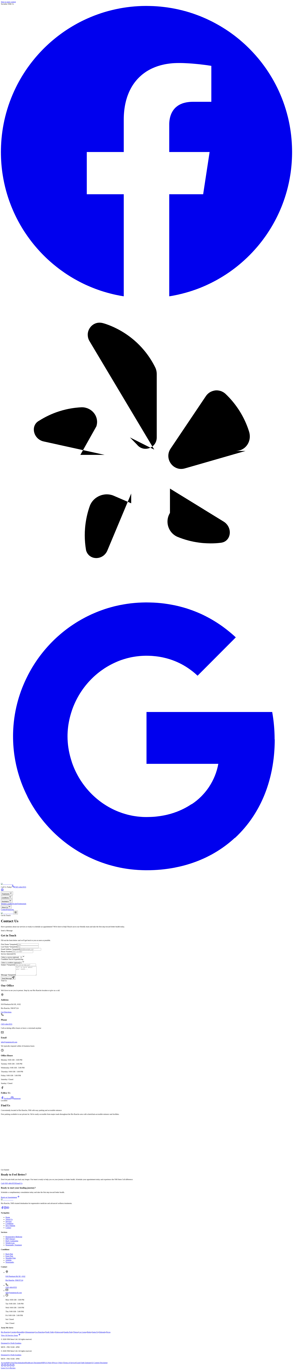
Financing (10, 910)
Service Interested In (8, 954)
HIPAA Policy (47, 1363)
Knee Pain (9, 1256)
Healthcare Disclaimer (33, 1363)
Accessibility (5, 1363)
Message (8, 975)
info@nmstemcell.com (9, 1042)
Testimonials (21, 904)
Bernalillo (20, 1332)
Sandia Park (68, 1332)
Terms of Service (69, 1363)
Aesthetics (5, 901)
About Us (5, 907)
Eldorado (102, 1332)
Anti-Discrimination (18, 1363)
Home (7, 1217)
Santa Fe (95, 1332)
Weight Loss (5, 904)
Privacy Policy (58, 1363)
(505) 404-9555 (20, 887)
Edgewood (59, 1332)
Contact (4, 910)
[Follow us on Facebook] (146, 297)
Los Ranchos (40, 1332)
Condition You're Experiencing (12, 959)
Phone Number (6, 952)
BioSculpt (13, 904)
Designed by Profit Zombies (11, 1343)
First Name (9, 944)
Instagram (17, 1098)
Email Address (10, 949)
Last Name (9, 947)
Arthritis (8, 1260)
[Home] (2, 890)
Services (8, 1221)
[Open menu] (15, 912)
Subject (8, 965)
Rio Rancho (5, 1332)
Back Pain (9, 1254)
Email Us (19, 1183)
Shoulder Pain (10, 1258)
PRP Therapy (10, 1239)
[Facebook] (2, 1208)
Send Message (7, 978)
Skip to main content (8, 2)
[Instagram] (5, 1208)
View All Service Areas (9, 1335)
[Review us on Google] (146, 882)
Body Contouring (11, 1241)
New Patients (10, 1226)
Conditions (5, 898)
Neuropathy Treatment (13, 1245)
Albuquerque (29, 1332)
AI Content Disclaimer (99, 1363)
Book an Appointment (9, 1197)
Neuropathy (9, 1262)
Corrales (13, 1332)
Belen (89, 1332)
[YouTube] (7, 1208)
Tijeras (75, 1332)
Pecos (108, 1332)
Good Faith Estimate (83, 1363)
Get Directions (6, 1012)
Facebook (7, 1098)
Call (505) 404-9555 (8, 1183)
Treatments (5, 894)
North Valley (49, 1332)
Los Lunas (82, 1332)
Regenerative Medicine (13, 1237)
